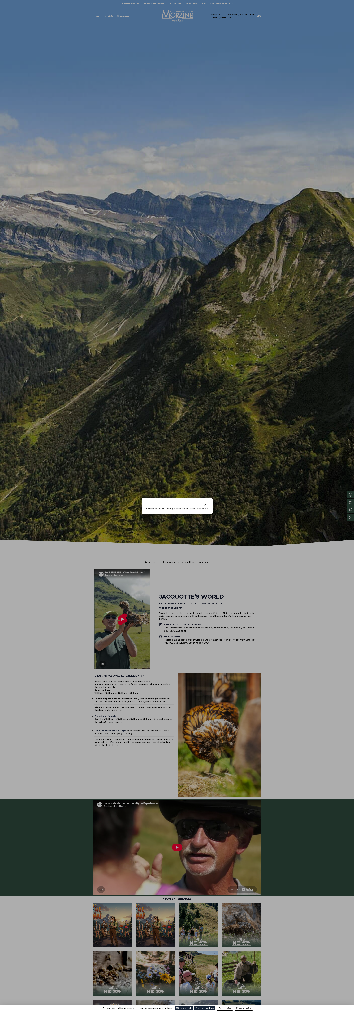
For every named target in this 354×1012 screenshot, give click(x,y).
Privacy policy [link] (243, 1008)
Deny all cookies (205, 1008)
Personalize (224, 1008)
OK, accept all (183, 1008)
